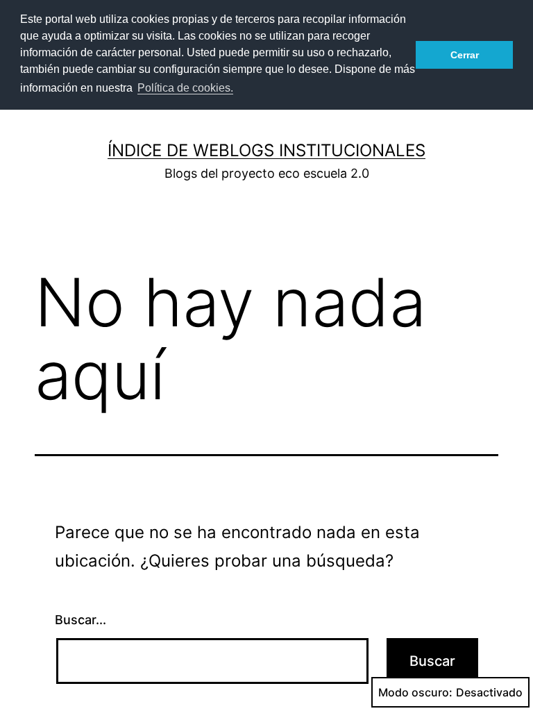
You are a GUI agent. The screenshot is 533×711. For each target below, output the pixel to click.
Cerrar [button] (464, 54)
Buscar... (80, 619)
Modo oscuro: (415, 692)
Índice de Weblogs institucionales (266, 150)
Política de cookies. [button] (185, 88)
